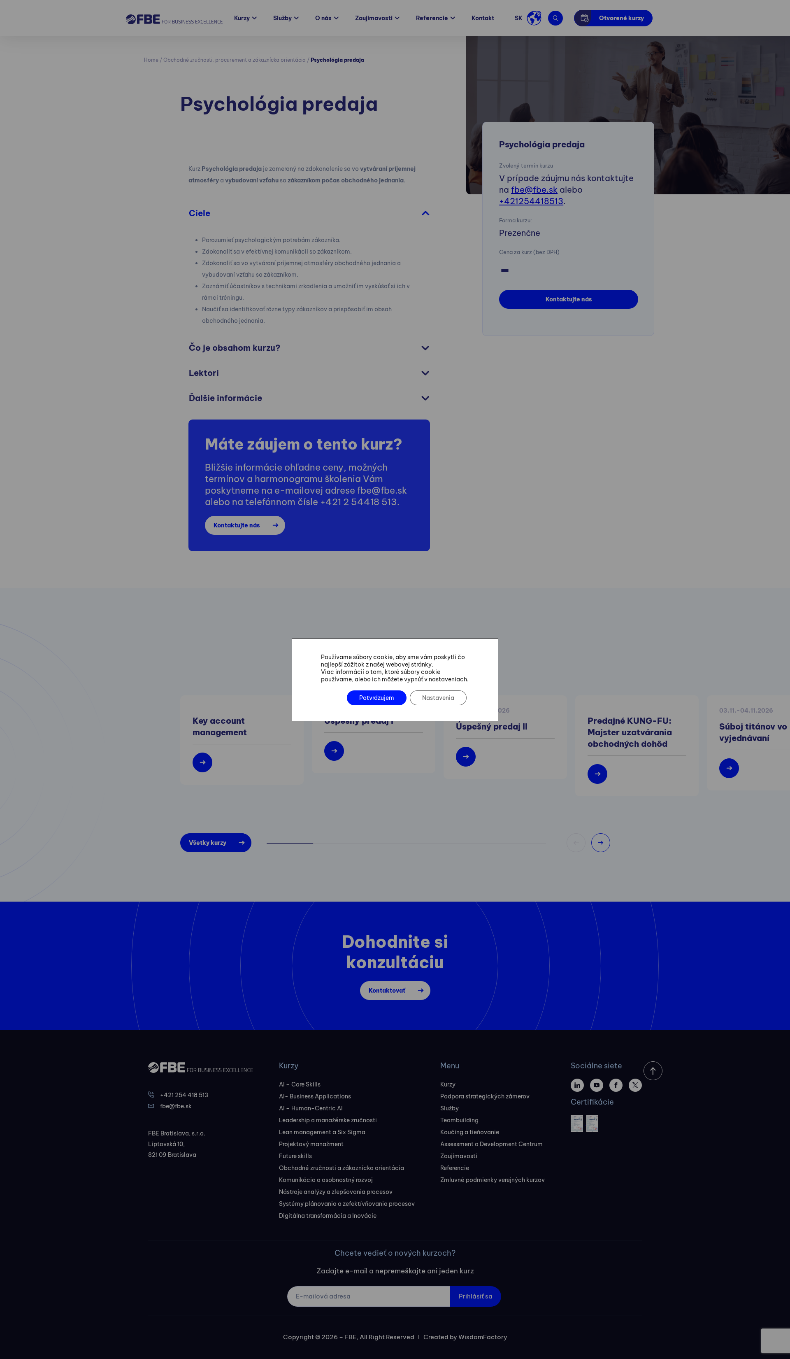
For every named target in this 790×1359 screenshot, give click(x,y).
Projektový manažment (311, 1144)
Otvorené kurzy (621, 18)
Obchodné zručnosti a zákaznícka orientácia (341, 1168)
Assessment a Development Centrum (491, 1144)
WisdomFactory (482, 1337)
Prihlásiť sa (476, 1296)
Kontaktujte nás (569, 299)
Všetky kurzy (207, 842)
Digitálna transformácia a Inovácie (327, 1215)
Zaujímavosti (374, 18)
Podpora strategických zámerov (485, 1096)
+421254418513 (531, 201)
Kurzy (242, 18)
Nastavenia (438, 698)
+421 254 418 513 (184, 1095)
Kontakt (483, 18)
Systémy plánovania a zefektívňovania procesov (347, 1203)
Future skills (295, 1156)
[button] (600, 842)
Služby (282, 18)
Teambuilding (459, 1120)
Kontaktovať (387, 990)
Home (151, 60)
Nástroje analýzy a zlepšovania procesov (336, 1192)
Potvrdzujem (376, 698)
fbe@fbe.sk (534, 189)
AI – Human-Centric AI (311, 1108)
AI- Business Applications (315, 1096)
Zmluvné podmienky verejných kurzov (492, 1180)
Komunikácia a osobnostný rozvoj (326, 1180)
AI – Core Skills (300, 1084)
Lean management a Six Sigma (322, 1132)
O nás (323, 18)
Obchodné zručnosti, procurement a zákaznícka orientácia (234, 60)
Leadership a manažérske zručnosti (328, 1120)
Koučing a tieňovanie (469, 1132)
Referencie (432, 18)
